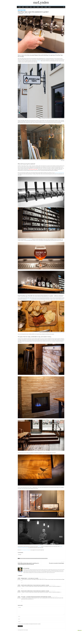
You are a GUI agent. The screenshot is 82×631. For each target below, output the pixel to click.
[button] (64, 7)
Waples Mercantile (41, 558)
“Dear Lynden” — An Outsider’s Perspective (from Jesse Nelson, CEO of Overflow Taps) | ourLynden (36, 596)
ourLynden (39, 546)
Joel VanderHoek (21, 13)
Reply (21, 582)
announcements (22, 558)
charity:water (39, 60)
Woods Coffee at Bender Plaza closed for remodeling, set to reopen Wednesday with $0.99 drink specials (28, 564)
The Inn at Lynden (28, 239)
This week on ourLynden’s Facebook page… (56, 563)
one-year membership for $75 (59, 172)
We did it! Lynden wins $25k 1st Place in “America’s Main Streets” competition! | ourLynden (35, 585)
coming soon (26, 558)
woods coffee (45, 558)
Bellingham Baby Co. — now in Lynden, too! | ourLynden (29, 578)
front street (33, 558)
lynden (37, 558)
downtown (30, 558)
